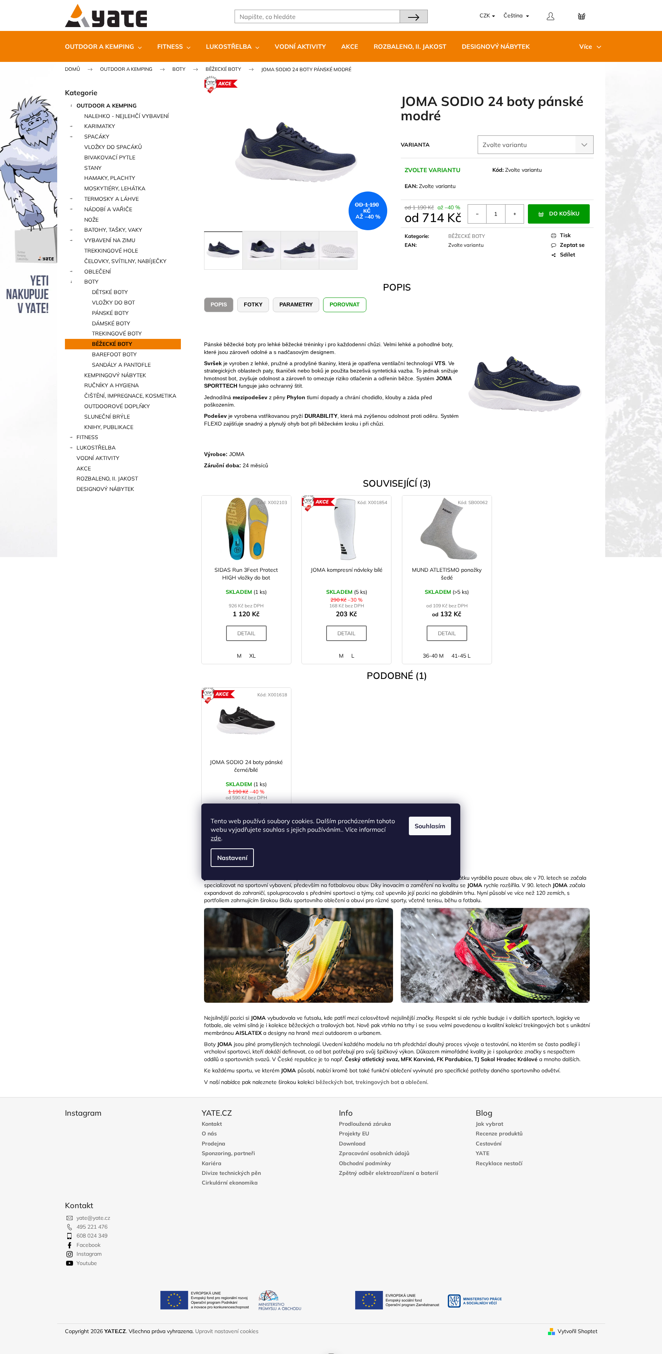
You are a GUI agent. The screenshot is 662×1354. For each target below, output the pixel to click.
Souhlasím (430, 826)
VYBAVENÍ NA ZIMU (109, 240)
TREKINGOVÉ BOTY (117, 333)
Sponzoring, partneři (228, 1153)
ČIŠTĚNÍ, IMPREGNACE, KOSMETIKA (130, 395)
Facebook (88, 1244)
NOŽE (91, 219)
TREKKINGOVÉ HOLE (111, 250)
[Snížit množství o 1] (477, 214)
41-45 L (461, 655)
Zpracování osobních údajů (374, 1153)
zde (216, 838)
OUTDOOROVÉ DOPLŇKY (117, 406)
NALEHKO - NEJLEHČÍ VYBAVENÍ (126, 116)
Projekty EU (354, 1134)
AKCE (84, 468)
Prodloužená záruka (365, 1124)
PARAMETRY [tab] (296, 304)
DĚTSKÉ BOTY (110, 292)
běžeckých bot (334, 1082)
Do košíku (564, 213)
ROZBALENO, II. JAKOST (107, 478)
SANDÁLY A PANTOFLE (121, 364)
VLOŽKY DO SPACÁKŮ (113, 147)
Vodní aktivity (98, 458)
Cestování (489, 1144)
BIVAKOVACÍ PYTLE (109, 157)
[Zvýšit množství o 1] (514, 214)
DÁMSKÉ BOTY (111, 323)
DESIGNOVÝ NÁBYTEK (105, 489)
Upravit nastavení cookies (227, 1331)
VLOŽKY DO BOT (113, 302)
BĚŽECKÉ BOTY (112, 343)
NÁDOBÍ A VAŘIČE (108, 209)
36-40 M (433, 655)
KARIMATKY (99, 126)
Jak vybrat (489, 1124)
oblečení (416, 1082)
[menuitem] (103, 46)
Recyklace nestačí (499, 1163)
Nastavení (232, 858)
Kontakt (212, 1124)
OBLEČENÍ (97, 271)
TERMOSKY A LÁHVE (111, 198)
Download (352, 1144)
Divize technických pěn (231, 1173)
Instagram (89, 1253)
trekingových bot (377, 1082)
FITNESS (87, 437)
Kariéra (211, 1163)
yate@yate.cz (93, 1217)
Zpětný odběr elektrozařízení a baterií (388, 1173)
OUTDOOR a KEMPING (106, 105)
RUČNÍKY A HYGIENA (111, 385)
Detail (246, 633)
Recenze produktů (499, 1134)
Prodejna (213, 1144)
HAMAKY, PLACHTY (109, 177)
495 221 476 (92, 1226)
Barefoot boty (114, 354)
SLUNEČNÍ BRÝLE (107, 416)
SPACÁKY (96, 136)
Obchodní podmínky (365, 1163)
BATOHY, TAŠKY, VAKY (113, 229)
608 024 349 (92, 1235)
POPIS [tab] (219, 304)
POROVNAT (345, 304)
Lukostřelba (96, 447)
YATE (482, 1153)
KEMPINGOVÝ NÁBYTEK (115, 375)
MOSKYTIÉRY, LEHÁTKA (114, 188)
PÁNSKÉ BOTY (110, 312)
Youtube (87, 1263)
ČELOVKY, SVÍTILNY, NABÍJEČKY (125, 261)
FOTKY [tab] (253, 304)
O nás (209, 1134)
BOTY (91, 281)
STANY (93, 167)
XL (252, 655)
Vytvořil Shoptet (577, 1331)
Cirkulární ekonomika (230, 1183)
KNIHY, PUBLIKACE (108, 427)
